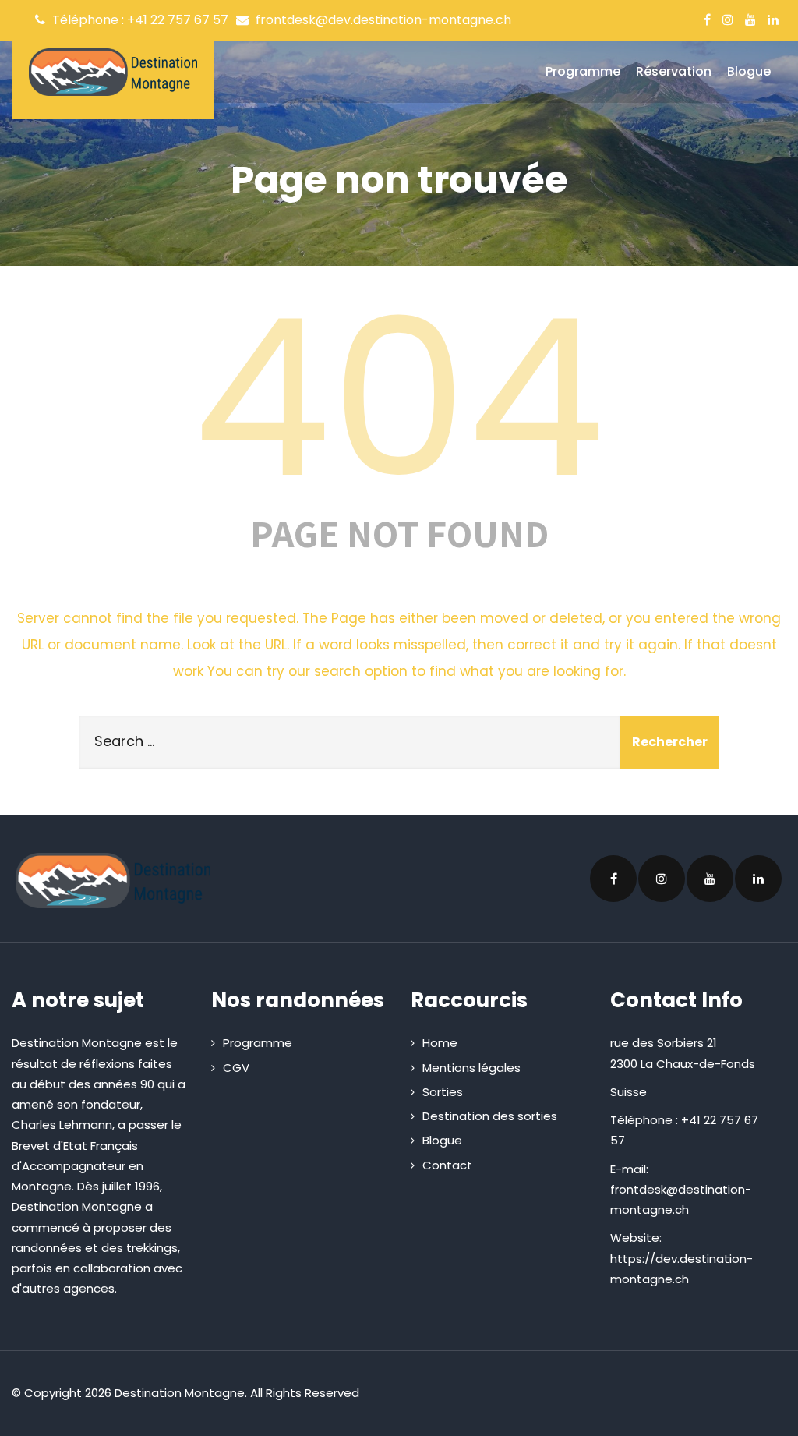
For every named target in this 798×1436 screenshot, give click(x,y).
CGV (236, 1067)
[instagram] (727, 19)
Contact (447, 1165)
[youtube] (750, 19)
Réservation (673, 71)
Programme (583, 71)
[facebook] (707, 19)
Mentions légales (471, 1067)
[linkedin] (773, 19)
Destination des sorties (489, 1116)
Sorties (442, 1092)
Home (439, 1043)
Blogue (749, 71)
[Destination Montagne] (113, 72)
